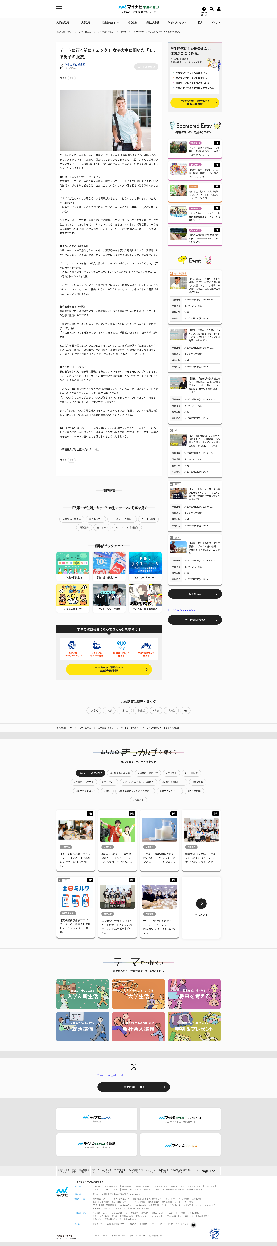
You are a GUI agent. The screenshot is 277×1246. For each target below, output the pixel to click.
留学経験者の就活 (112, 1186)
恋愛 (72, 78)
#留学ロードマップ (148, 773)
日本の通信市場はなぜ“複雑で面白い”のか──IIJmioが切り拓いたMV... (204, 238)
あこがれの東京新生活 (127, 527)
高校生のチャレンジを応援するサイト (148, 1199)
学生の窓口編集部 (75, 64)
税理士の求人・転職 (101, 1216)
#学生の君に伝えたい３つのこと (135, 791)
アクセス (105, 1236)
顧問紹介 (115, 1216)
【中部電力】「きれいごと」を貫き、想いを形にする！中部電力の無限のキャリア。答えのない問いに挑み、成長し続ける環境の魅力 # (204, 285)
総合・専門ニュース (122, 1199)
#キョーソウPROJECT (91, 773)
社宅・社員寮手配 (166, 1224)
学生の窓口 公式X (195, 620)
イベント (216, 22)
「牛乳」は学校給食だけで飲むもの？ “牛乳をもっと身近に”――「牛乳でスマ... (159, 858)
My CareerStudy (126, 1205)
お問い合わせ (95, 1171)
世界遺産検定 (153, 1202)
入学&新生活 (62, 22)
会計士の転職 (193, 1213)
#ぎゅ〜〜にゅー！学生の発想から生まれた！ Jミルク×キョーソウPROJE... (116, 858)
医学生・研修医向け (144, 1186)
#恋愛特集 (198, 782)
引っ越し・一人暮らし (122, 519)
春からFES (102, 527)
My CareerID (141, 1205)
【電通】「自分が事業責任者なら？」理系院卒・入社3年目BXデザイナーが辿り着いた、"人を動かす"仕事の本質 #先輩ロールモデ (204, 385)
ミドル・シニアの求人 (110, 1189)
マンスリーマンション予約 (204, 1205)
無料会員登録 (109, 669)
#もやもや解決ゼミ (86, 791)
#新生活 (141, 710)
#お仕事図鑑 (191, 773)
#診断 (107, 791)
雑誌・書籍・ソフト (120, 1202)
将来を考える (109, 22)
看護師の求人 (141, 1216)
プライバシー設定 (150, 1171)
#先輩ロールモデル (83, 782)
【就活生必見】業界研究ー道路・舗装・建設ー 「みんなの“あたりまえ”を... (203, 173)
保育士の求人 (189, 1216)
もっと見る (195, 594)
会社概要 (96, 1236)
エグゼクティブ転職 (177, 1213)
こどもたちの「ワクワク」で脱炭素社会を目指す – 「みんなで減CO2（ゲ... (204, 216)
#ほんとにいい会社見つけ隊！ (138, 782)
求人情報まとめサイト (101, 1199)
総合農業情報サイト (170, 1202)
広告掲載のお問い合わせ (136, 1171)
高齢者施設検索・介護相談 (138, 1208)
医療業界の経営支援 (113, 1219)
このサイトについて (63, 1171)
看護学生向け (127, 1186)
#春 (185, 710)
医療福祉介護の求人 (195, 1189)
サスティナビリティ (119, 1236)
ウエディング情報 (138, 1202)
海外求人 (174, 1186)
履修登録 (84, 527)
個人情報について (84, 1171)
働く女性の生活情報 (101, 1202)
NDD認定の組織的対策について (181, 1171)
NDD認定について (163, 1171)
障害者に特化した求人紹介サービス (136, 1189)
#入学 (109, 710)
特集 (200, 22)
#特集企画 (138, 800)
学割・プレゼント (177, 22)
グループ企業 (141, 1236)
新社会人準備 (152, 22)
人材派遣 (96, 1213)
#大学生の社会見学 (120, 773)
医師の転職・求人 (174, 1216)
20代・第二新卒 (132, 1213)
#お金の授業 (194, 791)
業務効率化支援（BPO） (116, 1224)
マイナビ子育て (187, 1202)
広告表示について (106, 1171)
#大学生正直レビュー (173, 782)
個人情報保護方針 (155, 1236)
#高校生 (171, 710)
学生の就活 (97, 1186)
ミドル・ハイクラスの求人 (191, 1186)
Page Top (208, 1171)
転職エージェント (159, 1213)
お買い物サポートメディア (180, 1205)
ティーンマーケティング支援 (177, 1199)
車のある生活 (96, 519)
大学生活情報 (197, 1199)
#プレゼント (108, 782)
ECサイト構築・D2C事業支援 (104, 1205)
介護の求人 (97, 1219)
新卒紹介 (144, 1213)
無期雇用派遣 (203, 1216)
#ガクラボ (171, 773)
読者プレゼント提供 (120, 1171)
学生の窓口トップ (64, 32)
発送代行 (132, 1224)
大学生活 (85, 22)
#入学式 (94, 710)
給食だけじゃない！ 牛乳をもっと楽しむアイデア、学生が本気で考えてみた (200, 858)
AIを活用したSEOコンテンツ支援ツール (109, 1208)
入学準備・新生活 (105, 32)
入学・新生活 (85, 32)
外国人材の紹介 (130, 1219)
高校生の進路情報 (100, 1194)
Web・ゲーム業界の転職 (112, 1213)
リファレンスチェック (185, 1224)
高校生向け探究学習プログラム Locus (125, 1194)
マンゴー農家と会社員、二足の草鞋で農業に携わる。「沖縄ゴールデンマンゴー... (204, 151)
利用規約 (74, 1171)
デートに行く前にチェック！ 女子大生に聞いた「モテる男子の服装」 (151, 32)
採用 (131, 1236)
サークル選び (148, 519)
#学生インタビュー (169, 791)
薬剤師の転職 (127, 1216)
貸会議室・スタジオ (147, 1224)
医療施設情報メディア (158, 1205)
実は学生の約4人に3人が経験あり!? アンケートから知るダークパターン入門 (203, 194)
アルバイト (209, 1186)
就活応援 (132, 22)
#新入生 (124, 710)
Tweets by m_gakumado (181, 610)
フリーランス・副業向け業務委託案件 (169, 1189)
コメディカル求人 (157, 1216)
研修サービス (98, 1224)
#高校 (156, 710)
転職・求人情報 (161, 1186)
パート (95, 1189)
